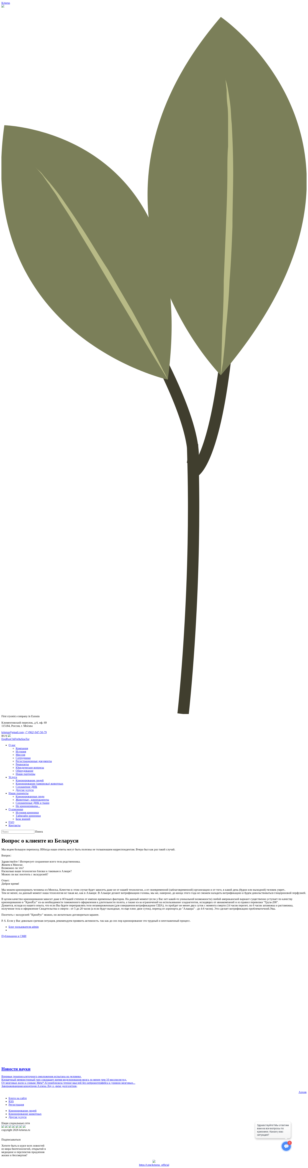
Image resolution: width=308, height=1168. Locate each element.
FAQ (11, 822)
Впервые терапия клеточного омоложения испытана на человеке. (41, 1076)
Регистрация (16, 1104)
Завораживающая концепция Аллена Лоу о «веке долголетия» (39, 1086)
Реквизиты (22, 764)
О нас (12, 745)
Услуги (13, 777)
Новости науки (15, 1069)
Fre (16, 739)
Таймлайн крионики (28, 815)
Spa (23, 739)
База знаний (23, 818)
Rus (8, 739)
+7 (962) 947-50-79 (35, 732)
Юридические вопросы (30, 767)
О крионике (16, 809)
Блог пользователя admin (24, 926)
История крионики (27, 812)
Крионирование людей (30, 780)
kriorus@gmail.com (12, 732)
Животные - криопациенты (32, 799)
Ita (19, 739)
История (21, 751)
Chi (13, 739)
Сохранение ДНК (26, 786)
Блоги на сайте (18, 1098)
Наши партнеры (25, 774)
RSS (11, 1101)
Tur (27, 739)
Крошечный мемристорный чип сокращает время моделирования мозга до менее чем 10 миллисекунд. (64, 1079)
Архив (303, 1092)
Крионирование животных (25, 1113)
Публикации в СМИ (13, 936)
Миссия (20, 754)
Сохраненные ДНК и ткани (32, 802)
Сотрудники (23, 757)
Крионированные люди (30, 796)
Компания (22, 748)
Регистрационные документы (34, 761)
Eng (3, 739)
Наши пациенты (19, 793)
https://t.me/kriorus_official (154, 1164)
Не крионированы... (28, 806)
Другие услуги (25, 790)
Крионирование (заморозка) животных (39, 783)
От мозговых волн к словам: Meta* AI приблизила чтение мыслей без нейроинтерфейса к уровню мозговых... (68, 1082)
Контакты (14, 825)
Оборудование (24, 770)
